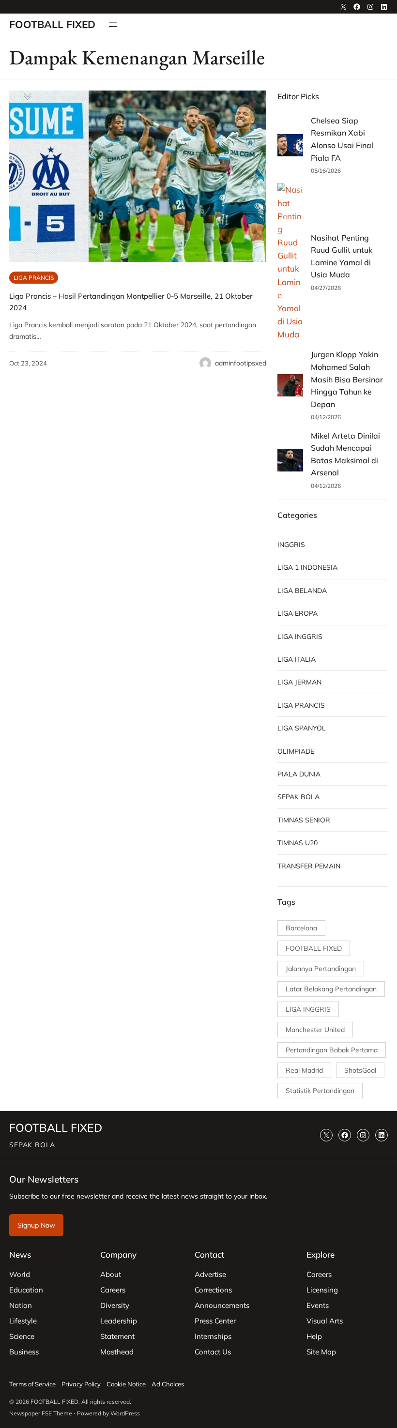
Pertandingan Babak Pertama (332, 1050)
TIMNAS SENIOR (303, 820)
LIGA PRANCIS (34, 277)
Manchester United (315, 1029)
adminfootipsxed (240, 363)
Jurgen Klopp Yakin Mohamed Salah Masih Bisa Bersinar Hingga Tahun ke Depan (347, 379)
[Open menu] (113, 24)
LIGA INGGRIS (299, 636)
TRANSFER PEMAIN (308, 866)
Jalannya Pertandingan (321, 968)
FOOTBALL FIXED (52, 24)
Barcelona (301, 928)
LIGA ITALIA (296, 659)
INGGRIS (291, 544)
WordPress (125, 1413)
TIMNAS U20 (297, 842)
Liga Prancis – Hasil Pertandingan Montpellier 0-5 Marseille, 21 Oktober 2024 (131, 301)
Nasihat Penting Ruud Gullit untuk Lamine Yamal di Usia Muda (341, 256)
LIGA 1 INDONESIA (307, 567)
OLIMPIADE (295, 751)
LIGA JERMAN (299, 682)
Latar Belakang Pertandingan (331, 989)
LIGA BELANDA (302, 590)
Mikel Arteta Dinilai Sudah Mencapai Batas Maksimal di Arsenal (345, 454)
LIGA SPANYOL (301, 728)
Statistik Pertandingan (320, 1090)
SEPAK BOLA (298, 796)
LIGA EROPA (297, 613)
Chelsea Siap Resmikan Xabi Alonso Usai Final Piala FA (342, 139)
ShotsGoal (360, 1070)
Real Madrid (304, 1070)
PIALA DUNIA (299, 774)
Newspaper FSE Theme (40, 1413)
